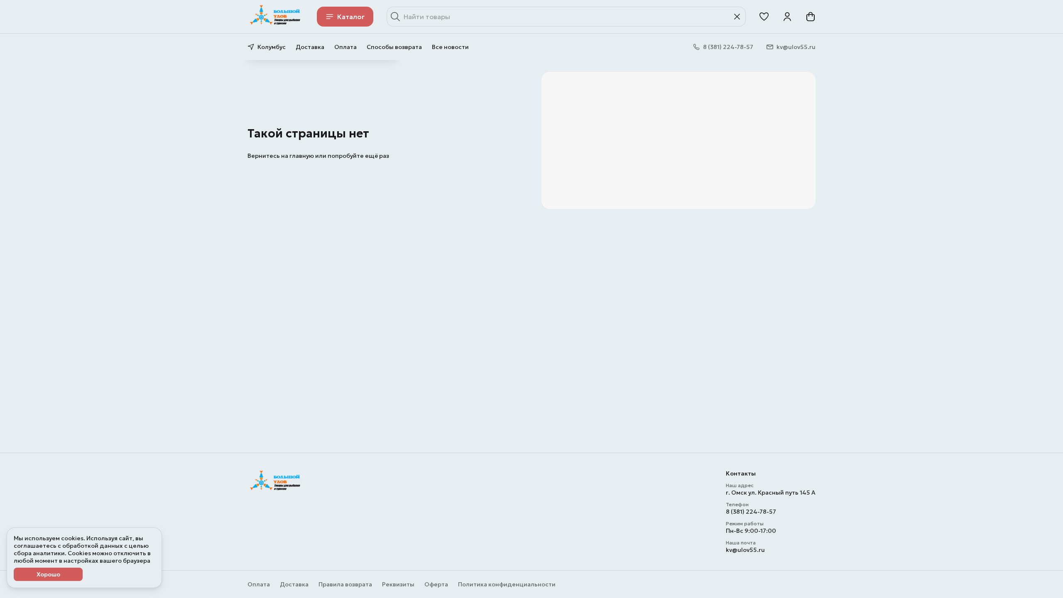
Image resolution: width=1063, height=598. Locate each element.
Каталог (351, 16)
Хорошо (48, 574)
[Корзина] (811, 17)
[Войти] (787, 17)
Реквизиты (398, 584)
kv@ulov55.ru (745, 550)
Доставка (310, 47)
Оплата (345, 47)
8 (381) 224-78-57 (751, 511)
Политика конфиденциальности (507, 584)
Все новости (450, 47)
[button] (764, 17)
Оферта (436, 584)
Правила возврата (345, 584)
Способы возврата (394, 47)
